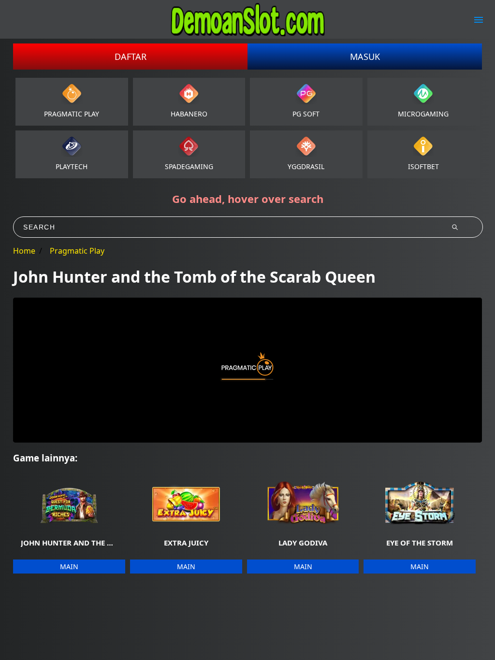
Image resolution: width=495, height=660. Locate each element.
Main (69, 566)
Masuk (365, 56)
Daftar (130, 56)
